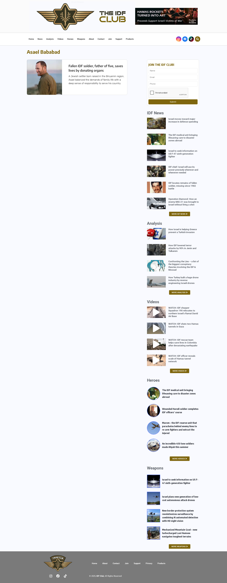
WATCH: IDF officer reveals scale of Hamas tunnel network (181, 359)
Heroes (70, 39)
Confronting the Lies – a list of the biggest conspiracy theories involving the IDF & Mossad (183, 265)
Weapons (81, 39)
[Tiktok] (191, 39)
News (40, 39)
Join (110, 39)
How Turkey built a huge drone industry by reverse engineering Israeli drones (183, 280)
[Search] (197, 39)
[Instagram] (178, 39)
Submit (173, 102)
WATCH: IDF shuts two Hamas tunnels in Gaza (183, 325)
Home (31, 39)
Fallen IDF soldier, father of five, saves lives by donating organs (96, 68)
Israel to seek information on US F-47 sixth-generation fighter (182, 154)
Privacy (149, 563)
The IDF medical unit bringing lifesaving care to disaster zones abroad (183, 138)
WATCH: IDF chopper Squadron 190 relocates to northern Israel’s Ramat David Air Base (183, 312)
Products (130, 39)
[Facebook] (185, 39)
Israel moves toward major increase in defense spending (183, 120)
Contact (101, 39)
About (91, 39)
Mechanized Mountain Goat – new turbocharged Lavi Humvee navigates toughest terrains (179, 533)
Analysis (50, 39)
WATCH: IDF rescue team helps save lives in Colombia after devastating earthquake (182, 343)
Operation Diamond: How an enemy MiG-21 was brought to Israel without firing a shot (183, 202)
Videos (60, 39)
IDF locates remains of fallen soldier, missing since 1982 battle (182, 186)
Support (118, 39)
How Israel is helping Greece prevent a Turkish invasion (182, 230)
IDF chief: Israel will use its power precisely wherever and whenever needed (183, 170)
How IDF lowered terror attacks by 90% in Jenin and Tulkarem (182, 248)
